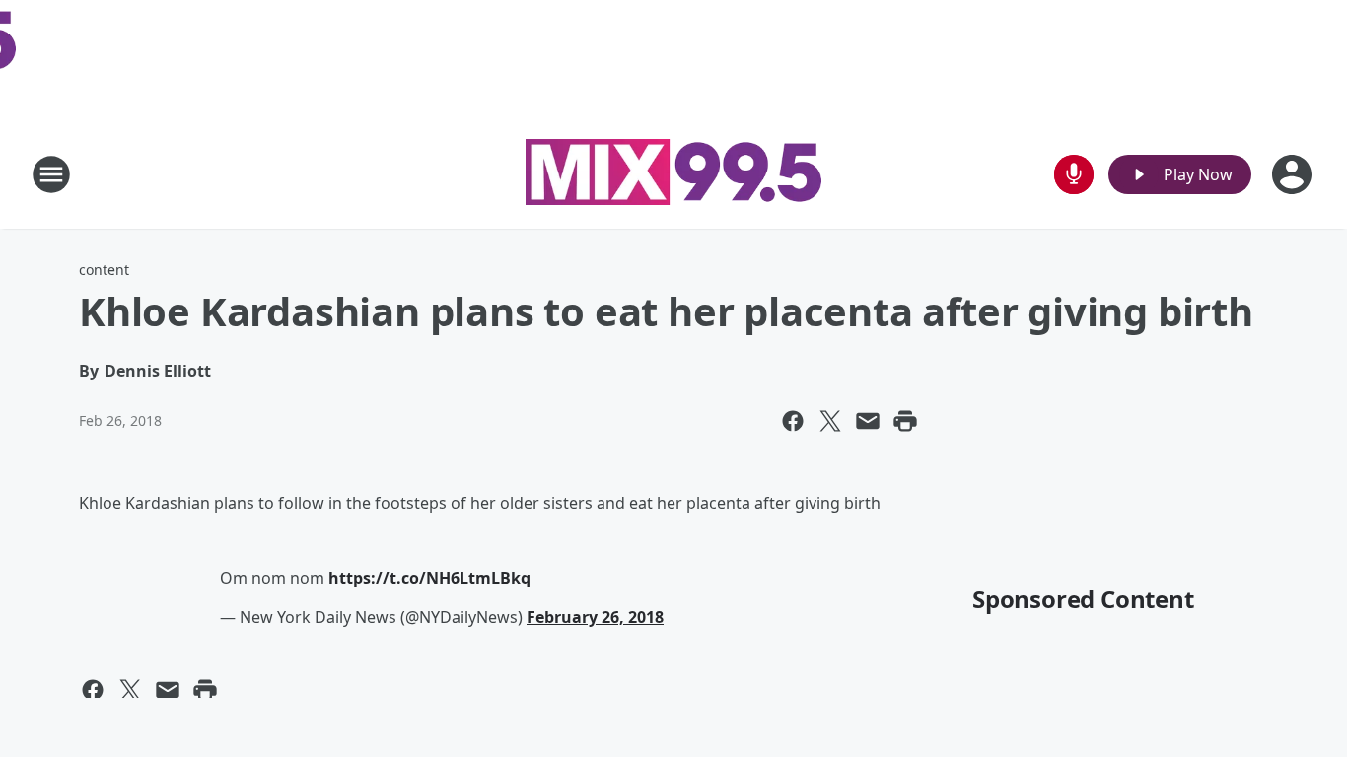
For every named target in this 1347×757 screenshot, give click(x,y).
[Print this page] (905, 421)
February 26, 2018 (595, 617)
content (104, 269)
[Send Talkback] (1074, 174)
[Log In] (1293, 174)
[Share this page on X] (830, 421)
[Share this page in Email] (868, 421)
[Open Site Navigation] (51, 174)
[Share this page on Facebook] (793, 421)
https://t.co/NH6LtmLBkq (429, 577)
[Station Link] (673, 174)
